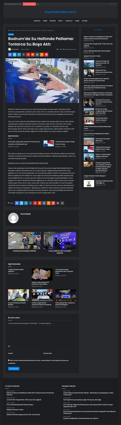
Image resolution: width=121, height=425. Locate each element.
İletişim (84, 21)
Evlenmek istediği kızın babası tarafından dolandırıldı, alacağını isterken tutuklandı (98, 94)
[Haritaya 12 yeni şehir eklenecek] (89, 141)
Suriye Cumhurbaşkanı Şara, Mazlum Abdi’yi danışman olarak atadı (96, 80)
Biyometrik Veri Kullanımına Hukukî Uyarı (104, 71)
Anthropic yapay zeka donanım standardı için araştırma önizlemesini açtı (98, 87)
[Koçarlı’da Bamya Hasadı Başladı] (18, 295)
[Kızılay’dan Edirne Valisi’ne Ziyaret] (89, 120)
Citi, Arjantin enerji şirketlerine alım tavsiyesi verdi (64, 271)
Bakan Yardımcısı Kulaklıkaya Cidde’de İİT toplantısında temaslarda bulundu (98, 38)
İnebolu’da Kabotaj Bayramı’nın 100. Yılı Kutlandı (102, 63)
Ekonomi (53, 21)
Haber (45, 21)
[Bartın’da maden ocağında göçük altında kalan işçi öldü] (89, 111)
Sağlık (60, 21)
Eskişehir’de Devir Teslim (92, 56)
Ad (9, 346)
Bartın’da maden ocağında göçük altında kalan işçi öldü (104, 111)
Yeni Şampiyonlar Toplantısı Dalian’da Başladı (65, 304)
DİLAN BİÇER (15, 49)
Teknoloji (68, 21)
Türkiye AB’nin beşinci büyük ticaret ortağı (103, 148)
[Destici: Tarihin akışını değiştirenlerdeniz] (89, 156)
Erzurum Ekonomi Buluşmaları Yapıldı (96, 134)
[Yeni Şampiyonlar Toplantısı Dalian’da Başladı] (65, 295)
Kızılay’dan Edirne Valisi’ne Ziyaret (102, 119)
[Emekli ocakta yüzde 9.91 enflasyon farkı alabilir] (42, 274)
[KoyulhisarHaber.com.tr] (60, 12)
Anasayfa (37, 21)
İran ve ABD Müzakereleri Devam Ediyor (48, 4)
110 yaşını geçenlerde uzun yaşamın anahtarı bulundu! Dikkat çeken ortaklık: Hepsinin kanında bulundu (104, 167)
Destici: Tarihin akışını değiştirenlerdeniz (103, 155)
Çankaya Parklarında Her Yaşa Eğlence (104, 182)
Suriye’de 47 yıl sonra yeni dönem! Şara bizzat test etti (104, 102)
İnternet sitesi (47, 353)
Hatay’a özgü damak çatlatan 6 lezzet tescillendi (41, 304)
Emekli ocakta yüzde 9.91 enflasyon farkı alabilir (40, 283)
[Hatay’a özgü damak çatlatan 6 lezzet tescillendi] (42, 295)
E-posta (11, 353)
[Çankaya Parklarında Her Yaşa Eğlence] (89, 183)
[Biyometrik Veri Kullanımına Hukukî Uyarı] (89, 72)
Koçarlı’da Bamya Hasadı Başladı (17, 304)
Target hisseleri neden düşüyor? (16, 270)
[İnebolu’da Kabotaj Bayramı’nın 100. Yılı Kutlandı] (89, 63)
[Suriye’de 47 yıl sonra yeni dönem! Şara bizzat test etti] (89, 102)
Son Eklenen (98, 30)
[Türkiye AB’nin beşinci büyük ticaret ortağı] (49, 143)
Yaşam (77, 21)
